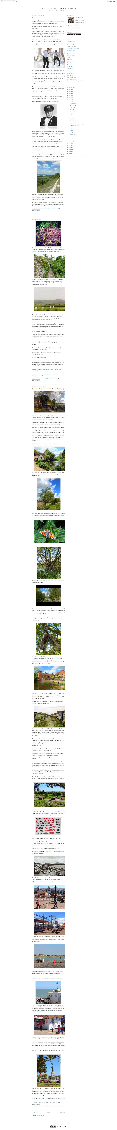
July (71, 114)
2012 (70, 141)
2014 (70, 137)
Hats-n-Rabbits (70, 61)
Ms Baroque (70, 68)
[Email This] (33, 210)
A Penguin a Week (71, 41)
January (72, 134)
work (53, 211)
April (71, 128)
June (71, 116)
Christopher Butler (71, 50)
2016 (70, 99)
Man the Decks (36, 219)
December (72, 103)
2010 (70, 145)
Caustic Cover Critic (71, 46)
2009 (70, 147)
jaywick (37, 1107)
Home (48, 1112)
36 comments (53, 208)
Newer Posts (34, 1112)
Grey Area (69, 59)
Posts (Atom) (41, 1115)
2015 (70, 102)
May (71, 118)
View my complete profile (74, 27)
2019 (70, 95)
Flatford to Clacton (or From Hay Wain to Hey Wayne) (48, 389)
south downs (44, 381)
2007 (70, 151)
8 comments (53, 378)
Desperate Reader (71, 53)
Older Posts (62, 1112)
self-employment (47, 211)
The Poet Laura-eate (71, 79)
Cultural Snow (70, 52)
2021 (70, 93)
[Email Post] (58, 208)
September (72, 109)
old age (39, 381)
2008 (70, 149)
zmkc (68, 82)
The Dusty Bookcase (71, 77)
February (72, 132)
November (72, 105)
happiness (39, 211)
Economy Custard (71, 55)
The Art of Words (71, 73)
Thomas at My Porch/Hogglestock (74, 81)
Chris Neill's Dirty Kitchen (73, 48)
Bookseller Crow (70, 43)
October (72, 107)
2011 (70, 143)
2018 (70, 97)
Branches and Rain (71, 44)
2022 (70, 91)
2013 (70, 139)
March (71, 130)
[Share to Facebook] (37, 210)
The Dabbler (70, 75)
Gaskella (69, 57)
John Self (69, 64)
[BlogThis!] (34, 210)
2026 (70, 89)
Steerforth (41, 208)
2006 (70, 153)
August (72, 112)
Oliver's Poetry (70, 70)
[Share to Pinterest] (39, 210)
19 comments (53, 1102)
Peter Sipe (69, 72)
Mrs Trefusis (70, 66)
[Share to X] (36, 210)
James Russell (70, 63)
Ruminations (36, 18)
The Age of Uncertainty (58, 8)
